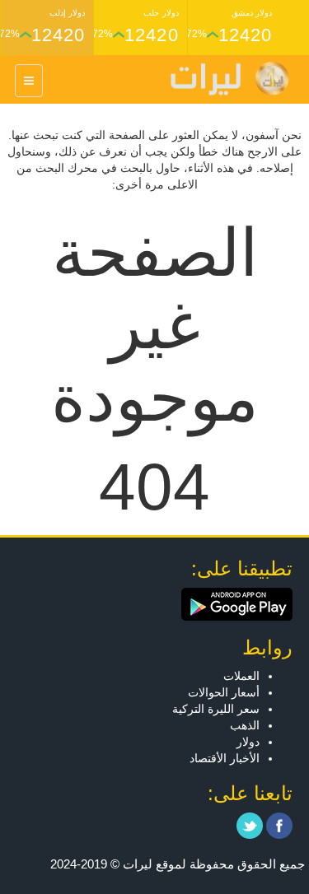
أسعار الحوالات (224, 692)
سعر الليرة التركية (216, 708)
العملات (241, 675)
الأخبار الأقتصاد (225, 758)
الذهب (245, 725)
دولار (248, 741)
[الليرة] (221, 78)
